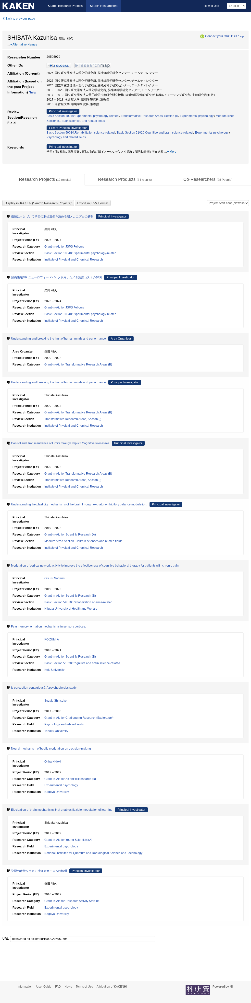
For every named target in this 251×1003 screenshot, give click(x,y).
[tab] (45, 179)
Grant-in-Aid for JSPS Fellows (64, 246)
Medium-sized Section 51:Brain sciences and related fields (83, 541)
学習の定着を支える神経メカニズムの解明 (39, 871)
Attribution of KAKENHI (112, 986)
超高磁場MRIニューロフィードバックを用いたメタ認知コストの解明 (56, 277)
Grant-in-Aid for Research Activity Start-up (72, 901)
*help (241, 36)
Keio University (54, 670)
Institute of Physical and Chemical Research (73, 259)
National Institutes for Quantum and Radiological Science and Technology (93, 853)
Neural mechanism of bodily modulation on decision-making (51, 748)
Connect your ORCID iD (221, 36)
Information (25, 986)
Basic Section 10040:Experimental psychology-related (83, 116)
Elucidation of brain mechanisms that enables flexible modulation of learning (62, 809)
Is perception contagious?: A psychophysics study (43, 687)
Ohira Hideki (52, 761)
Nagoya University (56, 792)
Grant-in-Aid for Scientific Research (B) (70, 595)
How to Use (211, 6)
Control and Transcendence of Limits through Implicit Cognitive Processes (60, 443)
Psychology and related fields (66, 137)
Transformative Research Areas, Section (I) (149, 116)
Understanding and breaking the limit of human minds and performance (58, 338)
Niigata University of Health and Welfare (71, 608)
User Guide (43, 986)
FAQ (58, 986)
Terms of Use (84, 986)
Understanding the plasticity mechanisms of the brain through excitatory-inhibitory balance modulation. (79, 504)
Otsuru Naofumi (54, 578)
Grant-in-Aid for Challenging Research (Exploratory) (78, 717)
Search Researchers (103, 6)
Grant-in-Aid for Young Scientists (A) (68, 840)
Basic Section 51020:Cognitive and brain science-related (155, 132)
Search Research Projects (65, 6)
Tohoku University (56, 731)
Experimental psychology (196, 116)
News (68, 986)
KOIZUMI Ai (52, 639)
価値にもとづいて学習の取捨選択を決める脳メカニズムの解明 (52, 216)
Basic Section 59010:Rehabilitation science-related (81, 132)
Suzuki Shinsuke (55, 700)
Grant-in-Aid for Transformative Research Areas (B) (78, 364)
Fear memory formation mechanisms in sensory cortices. (48, 626)
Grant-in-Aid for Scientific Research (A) (70, 534)
